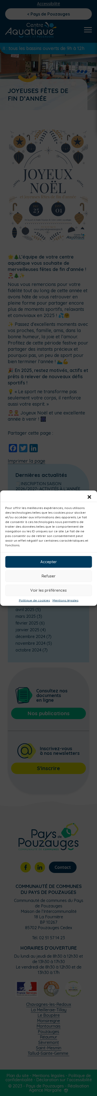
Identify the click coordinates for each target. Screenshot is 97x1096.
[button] (89, 496)
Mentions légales (65, 600)
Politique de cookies (34, 600)
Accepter (48, 561)
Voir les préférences (48, 590)
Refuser (49, 576)
